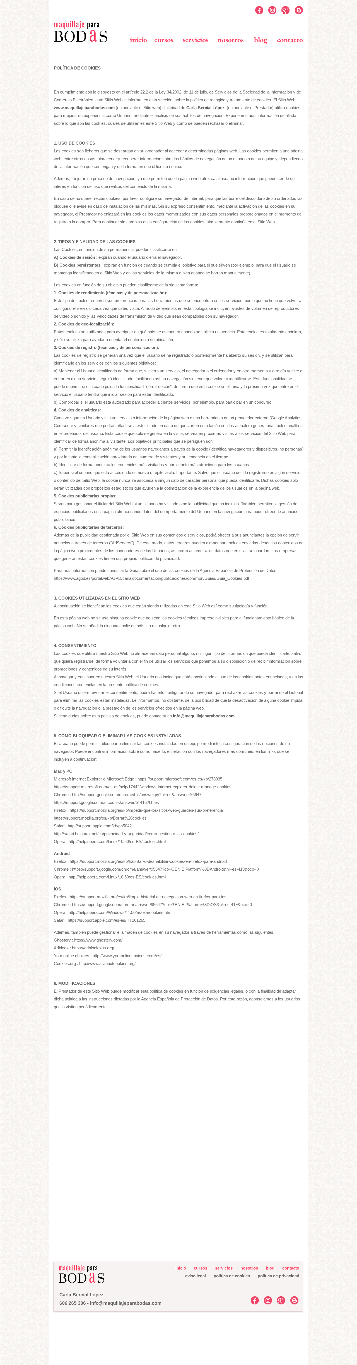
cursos (200, 1268)
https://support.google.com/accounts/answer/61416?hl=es (106, 802)
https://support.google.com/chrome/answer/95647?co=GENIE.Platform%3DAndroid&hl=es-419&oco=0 (165, 869)
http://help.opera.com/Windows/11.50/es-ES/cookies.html (120, 912)
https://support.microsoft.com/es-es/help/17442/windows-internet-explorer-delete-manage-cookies (142, 786)
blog (270, 1268)
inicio (180, 1268)
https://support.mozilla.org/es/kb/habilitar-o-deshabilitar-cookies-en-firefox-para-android (148, 861)
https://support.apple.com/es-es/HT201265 (106, 920)
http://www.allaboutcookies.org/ (107, 963)
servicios (224, 1268)
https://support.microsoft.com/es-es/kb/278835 (180, 779)
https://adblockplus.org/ (93, 947)
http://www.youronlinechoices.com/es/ (127, 955)
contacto (290, 1268)
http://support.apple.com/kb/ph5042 (100, 825)
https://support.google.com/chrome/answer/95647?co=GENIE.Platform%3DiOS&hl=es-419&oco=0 (162, 904)
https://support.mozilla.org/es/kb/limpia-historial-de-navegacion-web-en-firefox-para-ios (148, 896)
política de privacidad (278, 1275)
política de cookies (228, 1275)
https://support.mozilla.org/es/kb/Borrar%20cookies (100, 818)
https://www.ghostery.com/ (98, 940)
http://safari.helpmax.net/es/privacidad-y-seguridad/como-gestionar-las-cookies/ (126, 833)
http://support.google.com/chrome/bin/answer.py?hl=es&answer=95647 (136, 794)
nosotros (249, 1268)
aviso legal (195, 1275)
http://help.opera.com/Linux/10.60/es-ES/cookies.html (117, 841)
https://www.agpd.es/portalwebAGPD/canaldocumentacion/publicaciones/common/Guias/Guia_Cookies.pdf (151, 578)
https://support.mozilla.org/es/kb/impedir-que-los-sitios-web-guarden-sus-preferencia (146, 810)
